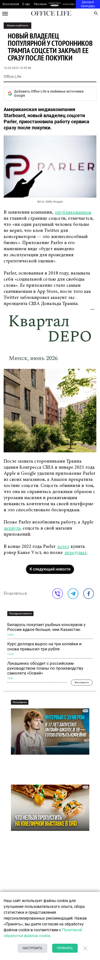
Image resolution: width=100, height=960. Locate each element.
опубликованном (73, 212)
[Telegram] (73, 594)
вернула (12, 528)
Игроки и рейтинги (17, 25)
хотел (63, 546)
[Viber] (57, 594)
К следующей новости (50, 569)
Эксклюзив (10, 4)
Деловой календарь (88, 4)
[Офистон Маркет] (54, 4)
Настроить (32, 948)
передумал (76, 552)
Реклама (40, 4)
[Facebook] (88, 594)
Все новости (82, 682)
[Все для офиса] (69, 4)
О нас (26, 4)
